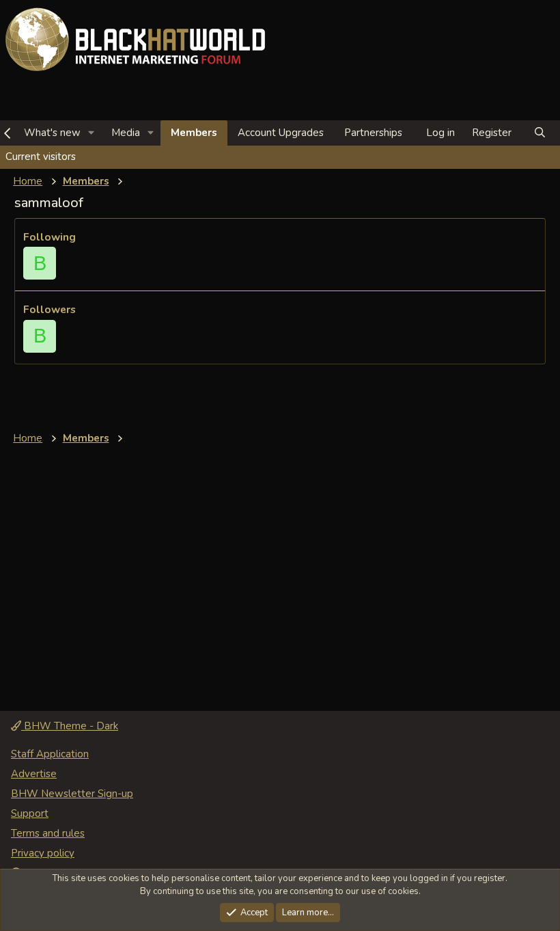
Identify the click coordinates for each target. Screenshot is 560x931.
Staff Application (50, 754)
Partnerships (373, 132)
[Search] (540, 133)
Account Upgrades (281, 132)
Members (194, 132)
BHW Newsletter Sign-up (72, 793)
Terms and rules (48, 833)
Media (125, 132)
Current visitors (40, 156)
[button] (91, 133)
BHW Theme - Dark (69, 726)
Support (29, 813)
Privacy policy (42, 853)
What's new (52, 132)
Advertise (34, 774)
